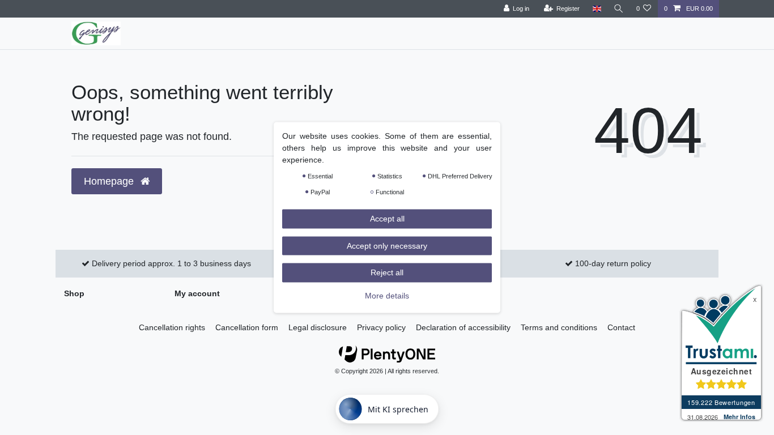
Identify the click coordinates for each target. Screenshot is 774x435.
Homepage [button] (110, 181)
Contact (621, 327)
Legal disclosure (317, 327)
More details (387, 295)
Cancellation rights (172, 327)
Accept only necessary (387, 245)
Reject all (387, 272)
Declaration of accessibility (463, 327)
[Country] (596, 9)
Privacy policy (381, 327)
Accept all (387, 218)
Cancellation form (246, 327)
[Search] (618, 9)
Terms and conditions (559, 327)
